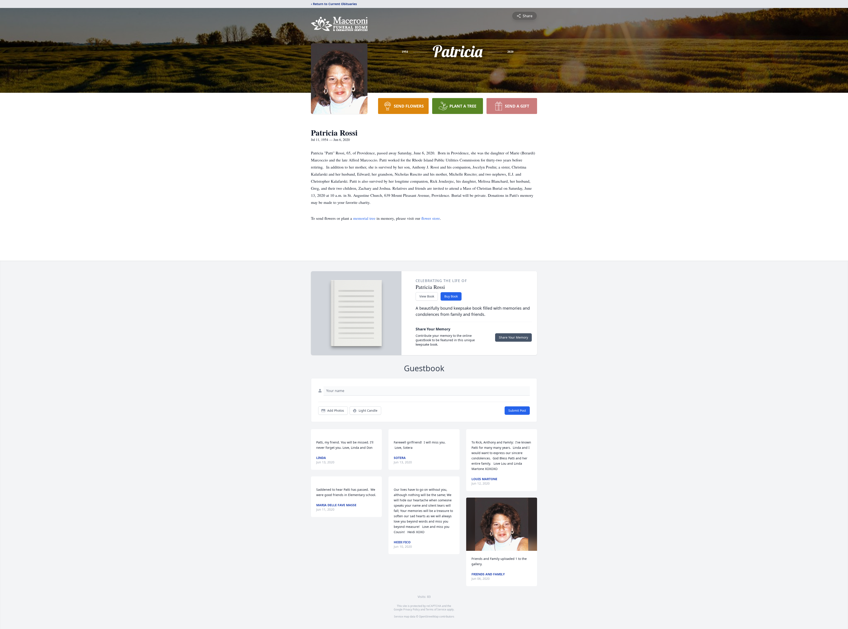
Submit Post (517, 410)
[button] (501, 524)
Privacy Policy (411, 609)
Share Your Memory (513, 337)
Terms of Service (436, 609)
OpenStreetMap (429, 616)
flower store (430, 218)
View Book (426, 296)
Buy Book (451, 296)
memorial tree (364, 218)
